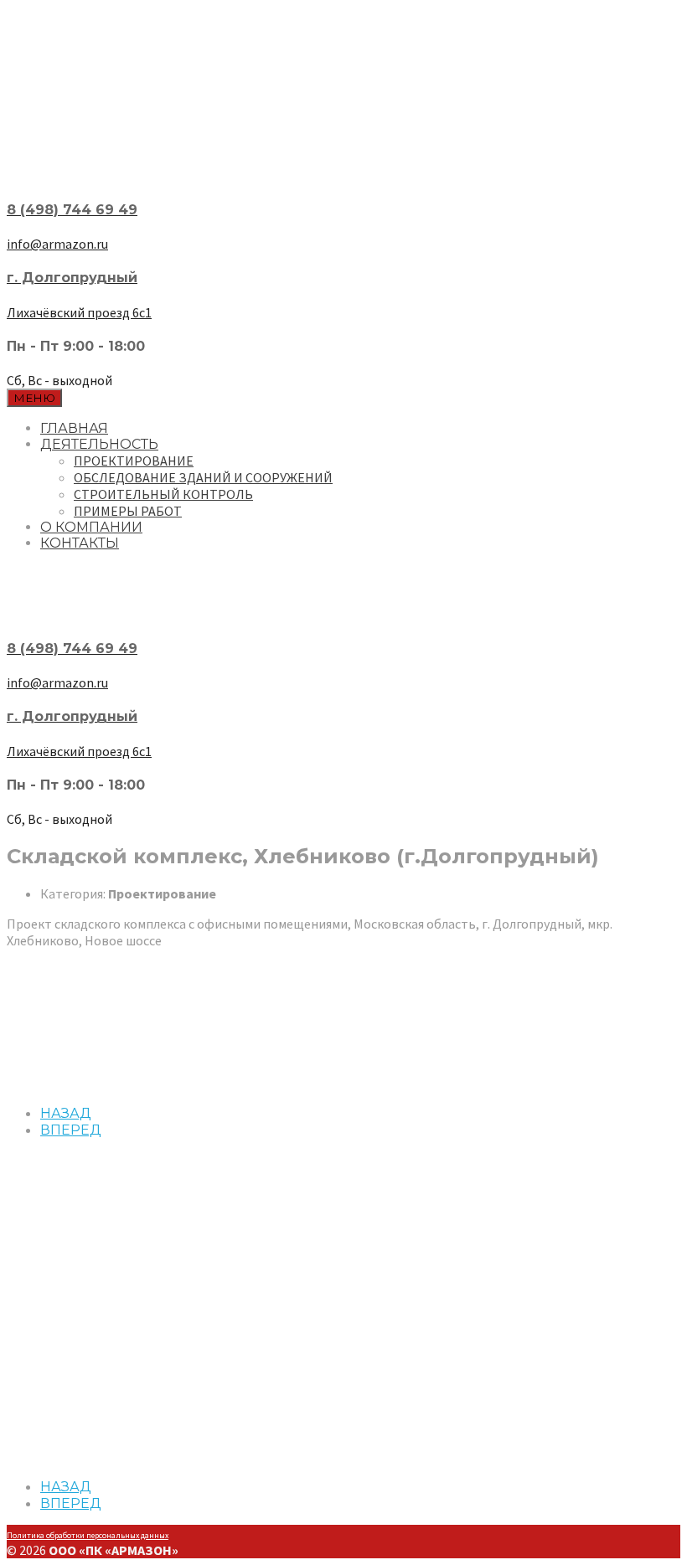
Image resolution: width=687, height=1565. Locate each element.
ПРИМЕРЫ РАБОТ (128, 510)
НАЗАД (65, 1113)
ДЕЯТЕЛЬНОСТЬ (99, 444)
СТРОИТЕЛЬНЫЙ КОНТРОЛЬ (163, 494)
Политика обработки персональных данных (87, 1535)
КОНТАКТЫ (79, 543)
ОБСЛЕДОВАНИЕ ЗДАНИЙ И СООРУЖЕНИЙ (203, 477)
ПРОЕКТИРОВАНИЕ (134, 460)
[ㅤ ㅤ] (343, 156)
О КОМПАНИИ (91, 527)
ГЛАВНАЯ (74, 428)
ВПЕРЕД (70, 1130)
